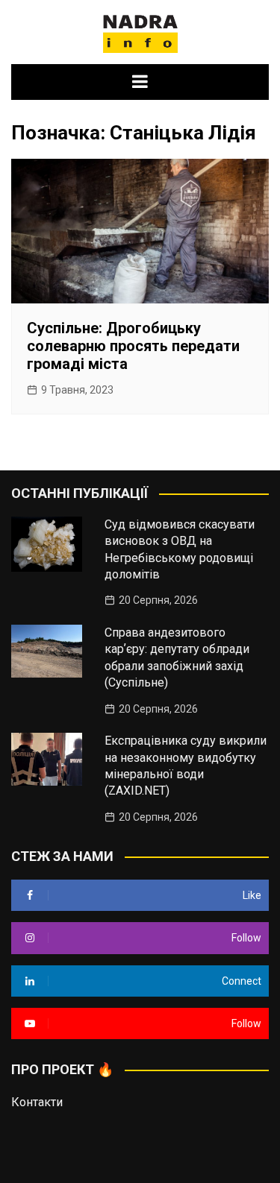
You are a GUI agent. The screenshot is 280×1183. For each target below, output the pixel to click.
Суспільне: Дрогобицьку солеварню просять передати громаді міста (133, 346)
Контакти (37, 1102)
